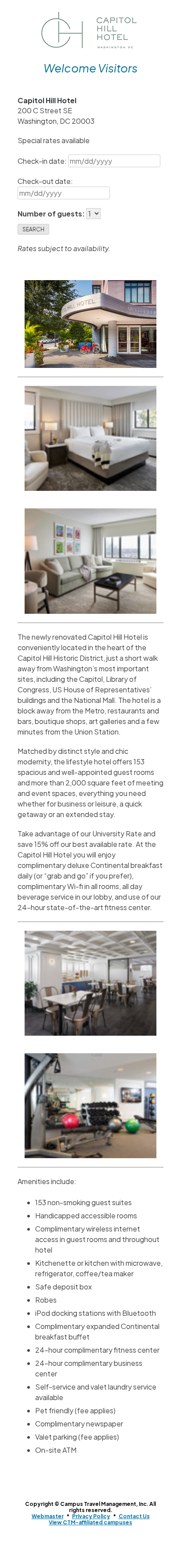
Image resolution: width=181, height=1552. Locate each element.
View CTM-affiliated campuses (90, 1522)
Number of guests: (52, 213)
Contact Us (134, 1516)
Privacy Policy (91, 1516)
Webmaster (48, 1516)
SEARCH (33, 229)
